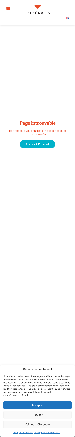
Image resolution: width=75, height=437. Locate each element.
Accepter (37, 405)
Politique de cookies (23, 432)
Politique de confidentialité (47, 432)
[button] (8, 8)
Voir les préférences (37, 424)
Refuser (38, 414)
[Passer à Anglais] (67, 17)
